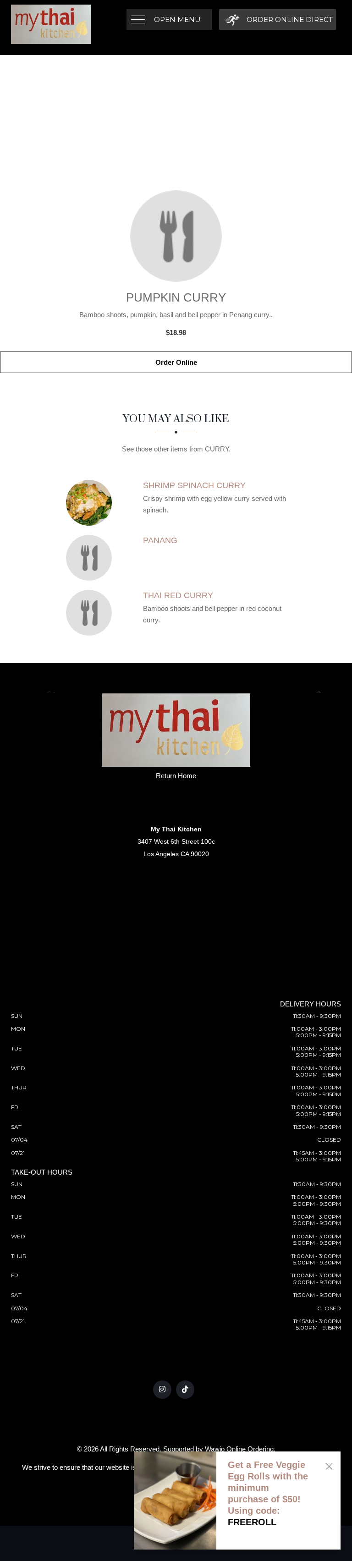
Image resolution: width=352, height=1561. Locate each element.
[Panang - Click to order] (91, 558)
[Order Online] (176, 236)
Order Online (176, 362)
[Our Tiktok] (185, 1389)
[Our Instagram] (162, 1389)
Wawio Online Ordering (239, 1449)
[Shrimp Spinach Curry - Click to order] (91, 503)
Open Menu (177, 19)
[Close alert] (329, 1466)
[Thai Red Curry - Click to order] (91, 613)
